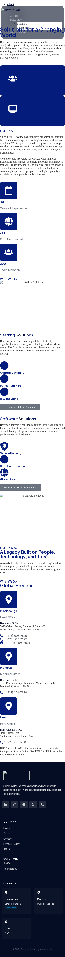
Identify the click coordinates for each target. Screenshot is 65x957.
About (14, 16)
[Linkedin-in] (5, 804)
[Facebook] (24, 804)
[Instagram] (14, 804)
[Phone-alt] (42, 804)
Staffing (22, 24)
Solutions (17, 19)
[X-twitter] (33, 804)
